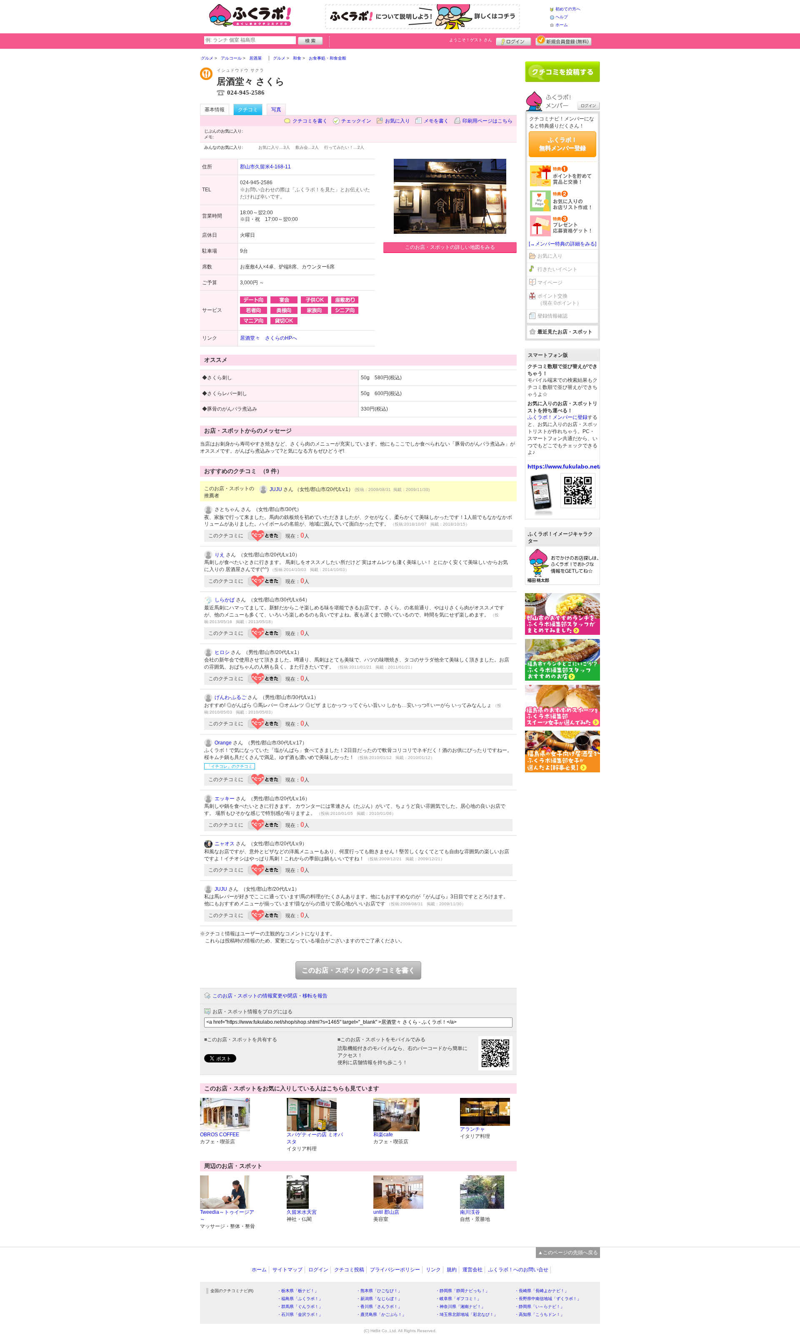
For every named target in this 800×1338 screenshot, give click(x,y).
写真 (276, 110)
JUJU (276, 489)
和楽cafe (383, 1135)
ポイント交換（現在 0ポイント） (560, 299)
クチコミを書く (310, 121)
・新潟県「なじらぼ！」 (379, 1298)
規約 (452, 1270)
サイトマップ (287, 1270)
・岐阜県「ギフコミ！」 (458, 1298)
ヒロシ (222, 652)
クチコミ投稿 (349, 1270)
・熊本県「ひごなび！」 (379, 1290)
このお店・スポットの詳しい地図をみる (450, 247)
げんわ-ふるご (230, 697)
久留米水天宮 (302, 1212)
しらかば (225, 600)
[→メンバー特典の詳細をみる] (562, 244)
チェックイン (356, 121)
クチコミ (248, 110)
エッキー (225, 799)
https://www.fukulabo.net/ (564, 466)
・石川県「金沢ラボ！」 (300, 1314)
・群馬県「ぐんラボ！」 (300, 1306)
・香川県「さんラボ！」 (379, 1306)
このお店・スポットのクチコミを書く (358, 970)
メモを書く (436, 121)
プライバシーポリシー (395, 1270)
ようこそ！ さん (470, 40)
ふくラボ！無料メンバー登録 (562, 143)
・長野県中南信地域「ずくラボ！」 (548, 1298)
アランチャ (472, 1129)
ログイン (513, 40)
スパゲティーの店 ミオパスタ (315, 1138)
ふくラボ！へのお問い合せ (518, 1270)
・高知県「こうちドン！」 (540, 1314)
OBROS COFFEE (219, 1135)
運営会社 (472, 1270)
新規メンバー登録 (563, 40)
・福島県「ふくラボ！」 (300, 1298)
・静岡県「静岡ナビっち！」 (462, 1290)
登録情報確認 (553, 316)
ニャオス (225, 844)
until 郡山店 (386, 1212)
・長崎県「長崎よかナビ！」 (542, 1290)
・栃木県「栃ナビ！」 (298, 1290)
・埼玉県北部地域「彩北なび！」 (466, 1314)
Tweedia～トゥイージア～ (227, 1215)
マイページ (550, 283)
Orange (223, 743)
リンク (433, 1270)
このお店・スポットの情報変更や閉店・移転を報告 (270, 996)
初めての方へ (567, 9)
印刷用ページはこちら (487, 121)
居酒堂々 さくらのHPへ (268, 338)
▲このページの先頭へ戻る (568, 1252)
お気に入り (397, 121)
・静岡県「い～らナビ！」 (540, 1306)
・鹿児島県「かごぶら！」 (381, 1314)
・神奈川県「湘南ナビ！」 (460, 1306)
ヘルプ (561, 17)
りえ (220, 555)
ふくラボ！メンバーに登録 (558, 417)
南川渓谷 (470, 1212)
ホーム (561, 25)
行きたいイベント (558, 269)
